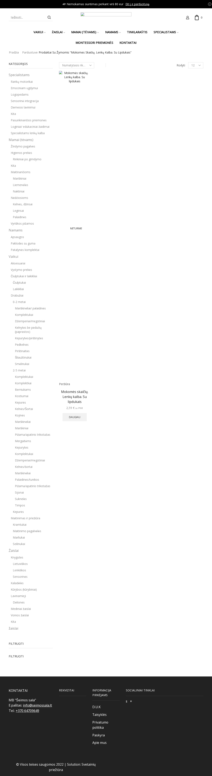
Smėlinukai (22, 364)
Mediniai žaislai (21, 609)
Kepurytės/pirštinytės (29, 338)
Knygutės (17, 557)
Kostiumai (21, 396)
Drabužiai (17, 295)
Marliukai (19, 537)
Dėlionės (19, 602)
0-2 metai (19, 302)
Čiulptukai (19, 283)
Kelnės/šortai (24, 467)
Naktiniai (18, 191)
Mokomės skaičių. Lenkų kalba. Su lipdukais (74, 396)
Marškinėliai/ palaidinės (30, 308)
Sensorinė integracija (25, 101)
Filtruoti (16, 656)
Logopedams (20, 94)
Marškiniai (19, 178)
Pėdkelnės (22, 345)
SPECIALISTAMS (165, 32)
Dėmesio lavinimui (23, 107)
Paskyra (98, 735)
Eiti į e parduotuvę (137, 4)
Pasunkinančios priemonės (29, 120)
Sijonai (19, 492)
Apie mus (99, 742)
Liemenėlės (20, 185)
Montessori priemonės (94, 42)
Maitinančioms (20, 172)
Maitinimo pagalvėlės (27, 531)
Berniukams (23, 390)
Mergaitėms (23, 441)
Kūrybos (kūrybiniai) (24, 589)
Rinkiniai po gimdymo (27, 159)
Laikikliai (18, 289)
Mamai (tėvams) (83, 32)
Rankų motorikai (22, 82)
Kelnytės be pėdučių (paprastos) (28, 330)
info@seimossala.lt (37, 705)
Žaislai (57, 32)
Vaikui (38, 32)
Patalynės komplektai (25, 250)
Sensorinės (20, 577)
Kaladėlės (17, 583)
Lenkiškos (19, 570)
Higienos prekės (21, 153)
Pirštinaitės (22, 351)
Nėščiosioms (19, 198)
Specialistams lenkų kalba (28, 133)
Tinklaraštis (137, 32)
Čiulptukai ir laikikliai (24, 276)
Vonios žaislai (20, 615)
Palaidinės (19, 217)
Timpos (20, 505)
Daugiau (74, 417)
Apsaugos (17, 237)
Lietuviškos (20, 564)
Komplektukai (24, 315)
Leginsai (18, 211)
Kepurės (20, 402)
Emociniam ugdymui (24, 88)
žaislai (13, 628)
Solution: (74, 764)
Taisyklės (99, 714)
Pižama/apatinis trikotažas (32, 435)
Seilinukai (19, 544)
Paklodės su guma (23, 243)
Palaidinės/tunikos (27, 480)
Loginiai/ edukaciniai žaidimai (30, 127)
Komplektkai (23, 383)
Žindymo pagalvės (23, 146)
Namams (111, 32)
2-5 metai (19, 370)
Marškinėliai (23, 422)
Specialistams (19, 75)
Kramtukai (19, 525)
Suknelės (21, 499)
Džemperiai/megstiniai (30, 321)
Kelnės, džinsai (23, 204)
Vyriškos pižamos (22, 223)
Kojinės (20, 415)
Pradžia (14, 52)
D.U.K (96, 707)
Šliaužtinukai (23, 357)
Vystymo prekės (21, 270)
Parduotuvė (30, 52)
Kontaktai (127, 42)
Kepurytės (21, 447)
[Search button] (49, 17)
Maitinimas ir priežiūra (25, 518)
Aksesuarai (18, 263)
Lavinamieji (18, 596)
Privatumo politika (100, 725)
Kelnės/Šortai (24, 409)
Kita (13, 114)
